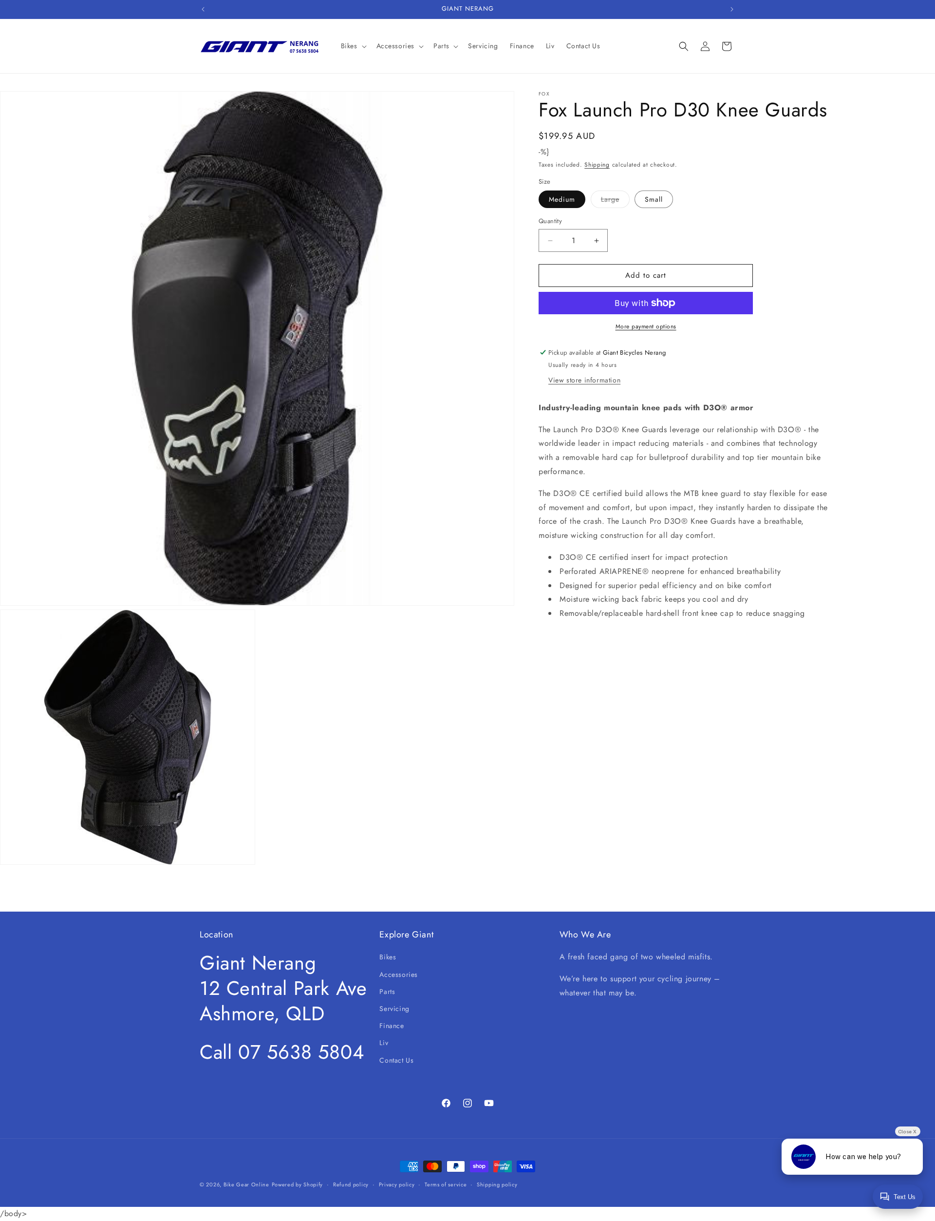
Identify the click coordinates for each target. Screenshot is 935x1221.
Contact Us (396, 1060)
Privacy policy (397, 1184)
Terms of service (446, 1184)
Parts (387, 991)
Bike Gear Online (246, 1184)
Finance (391, 1025)
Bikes (387, 957)
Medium (562, 200)
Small (654, 200)
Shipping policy (497, 1184)
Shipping (597, 164)
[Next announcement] (732, 9)
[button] (353, 46)
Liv (383, 1043)
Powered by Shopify (297, 1184)
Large (615, 201)
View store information (584, 380)
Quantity (550, 221)
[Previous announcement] (203, 9)
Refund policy (351, 1184)
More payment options (646, 326)
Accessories (398, 974)
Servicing (394, 1008)
